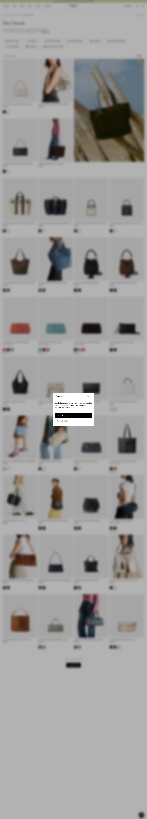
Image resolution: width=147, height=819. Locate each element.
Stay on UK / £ (62, 415)
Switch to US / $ (62, 421)
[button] (73, 409)
